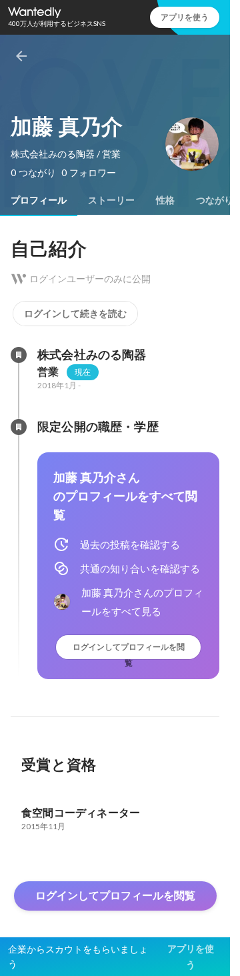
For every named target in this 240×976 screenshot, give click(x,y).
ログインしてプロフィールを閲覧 (129, 650)
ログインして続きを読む (75, 313)
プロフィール (39, 200)
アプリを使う (185, 17)
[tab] (38, 200)
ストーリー (111, 200)
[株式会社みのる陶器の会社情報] (19, 355)
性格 (165, 200)
